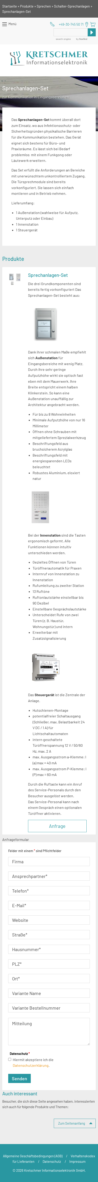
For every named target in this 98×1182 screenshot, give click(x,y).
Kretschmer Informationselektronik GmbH (49, 58)
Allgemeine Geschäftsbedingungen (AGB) (32, 1156)
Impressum (77, 1161)
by (81, 39)
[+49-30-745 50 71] (66, 24)
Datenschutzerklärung (31, 1065)
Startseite (9, 6)
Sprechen (44, 6)
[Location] (86, 24)
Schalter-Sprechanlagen (72, 6)
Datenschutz (20, 1054)
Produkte (27, 6)
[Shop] (93, 24)
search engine (63, 39)
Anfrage (57, 826)
